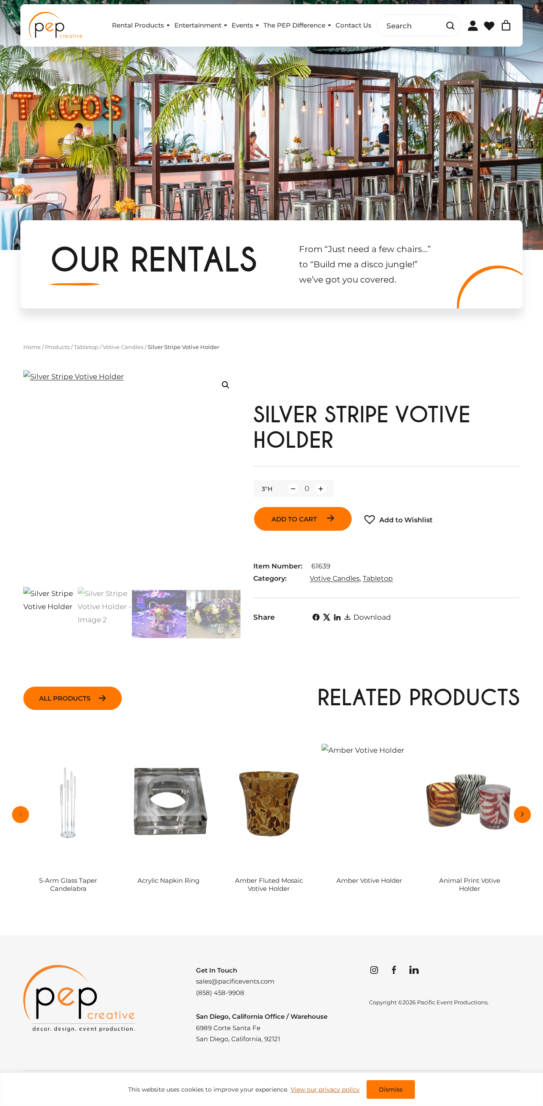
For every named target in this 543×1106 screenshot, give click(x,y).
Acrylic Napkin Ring (168, 880)
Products (57, 347)
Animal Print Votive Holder (469, 885)
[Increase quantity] (320, 488)
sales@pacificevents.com (235, 981)
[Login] (473, 25)
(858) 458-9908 (220, 993)
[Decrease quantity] (293, 488)
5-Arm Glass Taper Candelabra (68, 885)
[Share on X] (326, 617)
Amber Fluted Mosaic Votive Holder (269, 885)
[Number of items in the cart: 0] (506, 25)
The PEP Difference (294, 25)
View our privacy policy (325, 1089)
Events (242, 25)
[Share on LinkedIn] (337, 617)
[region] (271, 1089)
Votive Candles (123, 347)
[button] (225, 385)
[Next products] (522, 814)
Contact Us (354, 25)
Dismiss (391, 1089)
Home (32, 347)
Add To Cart (295, 519)
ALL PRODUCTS (64, 698)
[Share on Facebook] (316, 617)
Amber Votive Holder (369, 880)
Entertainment (197, 25)
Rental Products (138, 25)
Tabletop (86, 347)
